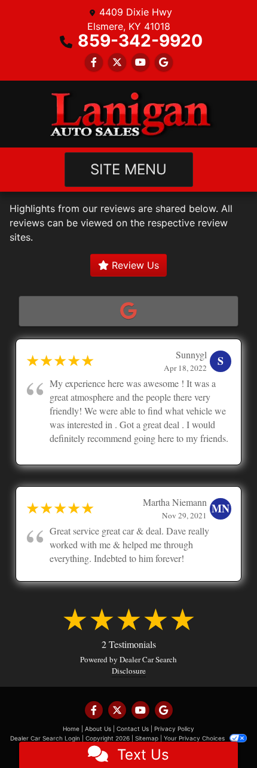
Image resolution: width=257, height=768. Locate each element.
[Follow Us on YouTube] (140, 62)
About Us (98, 728)
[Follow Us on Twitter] (117, 62)
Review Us (134, 265)
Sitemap (146, 738)
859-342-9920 (140, 40)
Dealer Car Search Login (45, 738)
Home (71, 728)
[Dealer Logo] (128, 114)
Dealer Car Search (148, 659)
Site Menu (128, 169)
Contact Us (133, 728)
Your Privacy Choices (195, 738)
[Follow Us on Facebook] (94, 62)
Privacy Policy (174, 728)
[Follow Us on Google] (164, 62)
